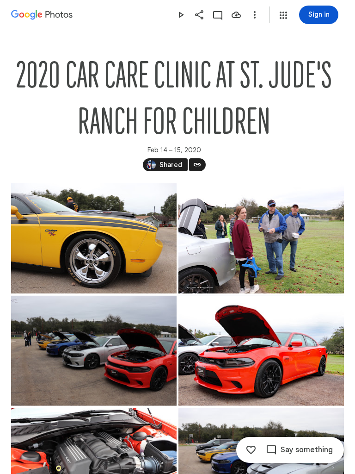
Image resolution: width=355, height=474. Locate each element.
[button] (283, 15)
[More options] (254, 15)
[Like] (251, 450)
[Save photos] (236, 15)
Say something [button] (307, 450)
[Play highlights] (181, 15)
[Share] (199, 15)
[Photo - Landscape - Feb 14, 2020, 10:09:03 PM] (94, 238)
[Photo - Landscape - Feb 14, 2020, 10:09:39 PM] (261, 238)
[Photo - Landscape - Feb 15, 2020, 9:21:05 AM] (261, 351)
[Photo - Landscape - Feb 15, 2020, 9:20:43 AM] (94, 351)
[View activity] (217, 15)
